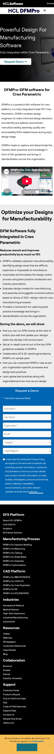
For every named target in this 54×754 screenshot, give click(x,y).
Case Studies (9, 650)
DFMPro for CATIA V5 (13, 581)
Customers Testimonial (14, 645)
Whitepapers (9, 641)
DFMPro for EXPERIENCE (16, 577)
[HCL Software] (13, 3)
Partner (6, 674)
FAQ (5, 702)
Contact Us (8, 714)
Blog (5, 654)
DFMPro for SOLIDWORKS (16, 593)
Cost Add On (9, 524)
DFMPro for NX (10, 589)
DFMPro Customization (14, 565)
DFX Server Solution (12, 532)
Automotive (9, 621)
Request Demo (14, 61)
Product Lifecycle (11, 694)
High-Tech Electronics (14, 613)
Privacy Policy (38, 459)
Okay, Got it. (27, 747)
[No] (50, 744)
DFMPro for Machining (14, 548)
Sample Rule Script (12, 718)
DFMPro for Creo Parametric (16, 585)
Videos (6, 633)
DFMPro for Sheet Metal (14, 557)
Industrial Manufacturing (15, 617)
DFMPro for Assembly (13, 561)
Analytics (7, 528)
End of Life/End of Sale (14, 698)
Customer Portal (11, 690)
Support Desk (9, 710)
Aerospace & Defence (13, 605)
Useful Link (8, 722)
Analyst (6, 670)
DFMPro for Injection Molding (17, 544)
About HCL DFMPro (12, 520)
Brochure (7, 666)
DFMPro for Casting (12, 552)
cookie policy (38, 741)
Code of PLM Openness (14, 706)
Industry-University (12, 678)
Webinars (7, 637)
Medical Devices (11, 609)
